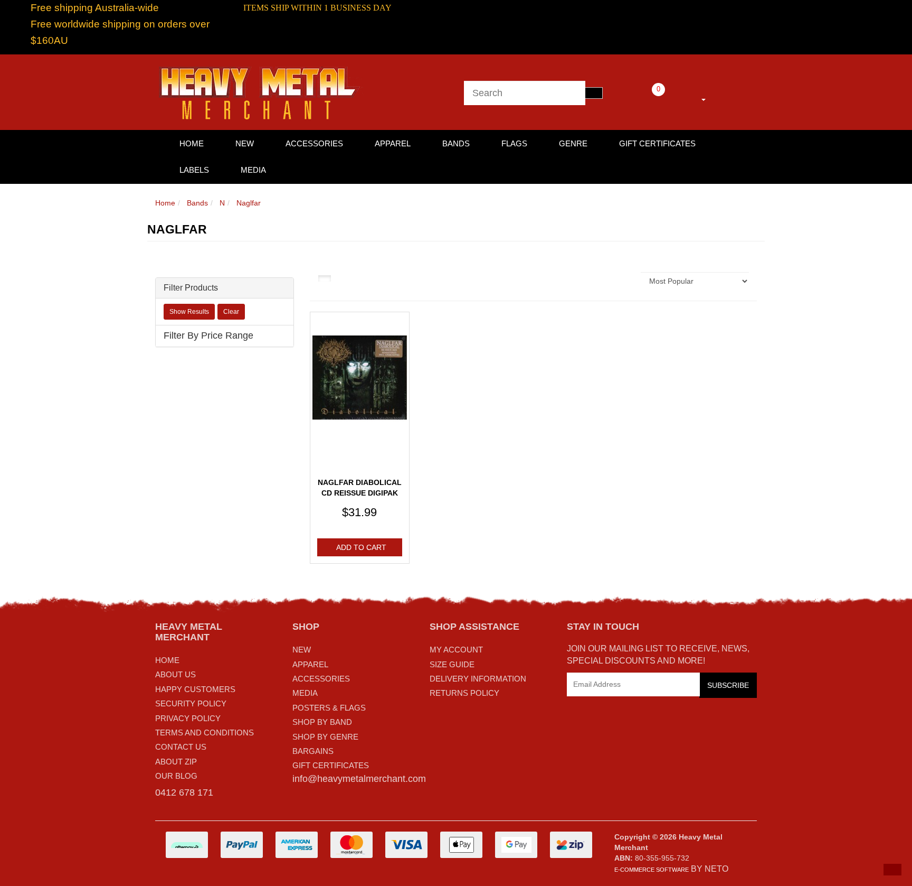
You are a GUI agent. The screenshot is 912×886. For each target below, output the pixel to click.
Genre (573, 143)
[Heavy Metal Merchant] (260, 91)
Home (165, 203)
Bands (456, 143)
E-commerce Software (651, 869)
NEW (301, 649)
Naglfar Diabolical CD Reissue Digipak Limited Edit (360, 492)
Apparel (393, 143)
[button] (892, 869)
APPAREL (310, 664)
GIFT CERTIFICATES (330, 765)
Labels (194, 169)
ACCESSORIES (321, 678)
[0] (644, 98)
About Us (175, 674)
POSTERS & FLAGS (329, 707)
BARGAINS (313, 751)
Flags (514, 143)
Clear (231, 311)
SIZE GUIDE (452, 664)
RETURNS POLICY (464, 692)
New (244, 143)
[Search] (594, 93)
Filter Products (191, 287)
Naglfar (248, 203)
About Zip (176, 761)
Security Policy (190, 703)
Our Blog (176, 775)
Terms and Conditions (204, 732)
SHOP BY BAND (322, 721)
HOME (191, 143)
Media (253, 169)
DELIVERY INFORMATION (478, 678)
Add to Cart (361, 547)
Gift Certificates (657, 143)
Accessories (314, 143)
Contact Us (180, 746)
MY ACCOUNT (456, 649)
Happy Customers (195, 689)
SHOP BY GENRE (325, 736)
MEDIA (305, 692)
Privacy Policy (188, 718)
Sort (622, 281)
